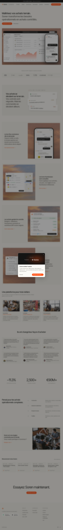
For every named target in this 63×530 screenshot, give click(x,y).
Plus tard (21, 274)
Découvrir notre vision (37, 274)
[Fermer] (43, 254)
